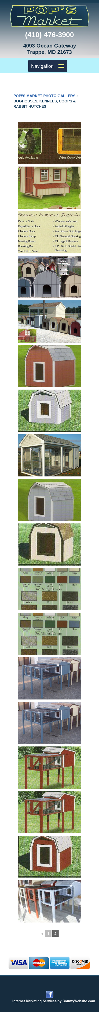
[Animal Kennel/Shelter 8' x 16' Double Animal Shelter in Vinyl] (49, 455)
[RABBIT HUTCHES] (49, 901)
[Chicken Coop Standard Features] (49, 232)
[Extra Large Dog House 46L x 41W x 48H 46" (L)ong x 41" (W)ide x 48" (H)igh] (49, 366)
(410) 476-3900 (49, 35)
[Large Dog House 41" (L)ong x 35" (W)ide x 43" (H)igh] (49, 500)
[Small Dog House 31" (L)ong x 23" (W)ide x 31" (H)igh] (49, 857)
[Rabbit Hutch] (49, 767)
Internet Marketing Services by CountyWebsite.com (53, 1001)
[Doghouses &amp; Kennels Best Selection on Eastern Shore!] (49, 321)
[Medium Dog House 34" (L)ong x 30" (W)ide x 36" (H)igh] (49, 544)
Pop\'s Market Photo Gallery (44, 96)
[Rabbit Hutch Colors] (49, 589)
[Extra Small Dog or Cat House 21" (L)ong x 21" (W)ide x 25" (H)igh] (49, 411)
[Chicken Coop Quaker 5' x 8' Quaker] (49, 188)
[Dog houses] (49, 277)
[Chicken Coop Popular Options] (49, 143)
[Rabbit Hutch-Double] (49, 678)
